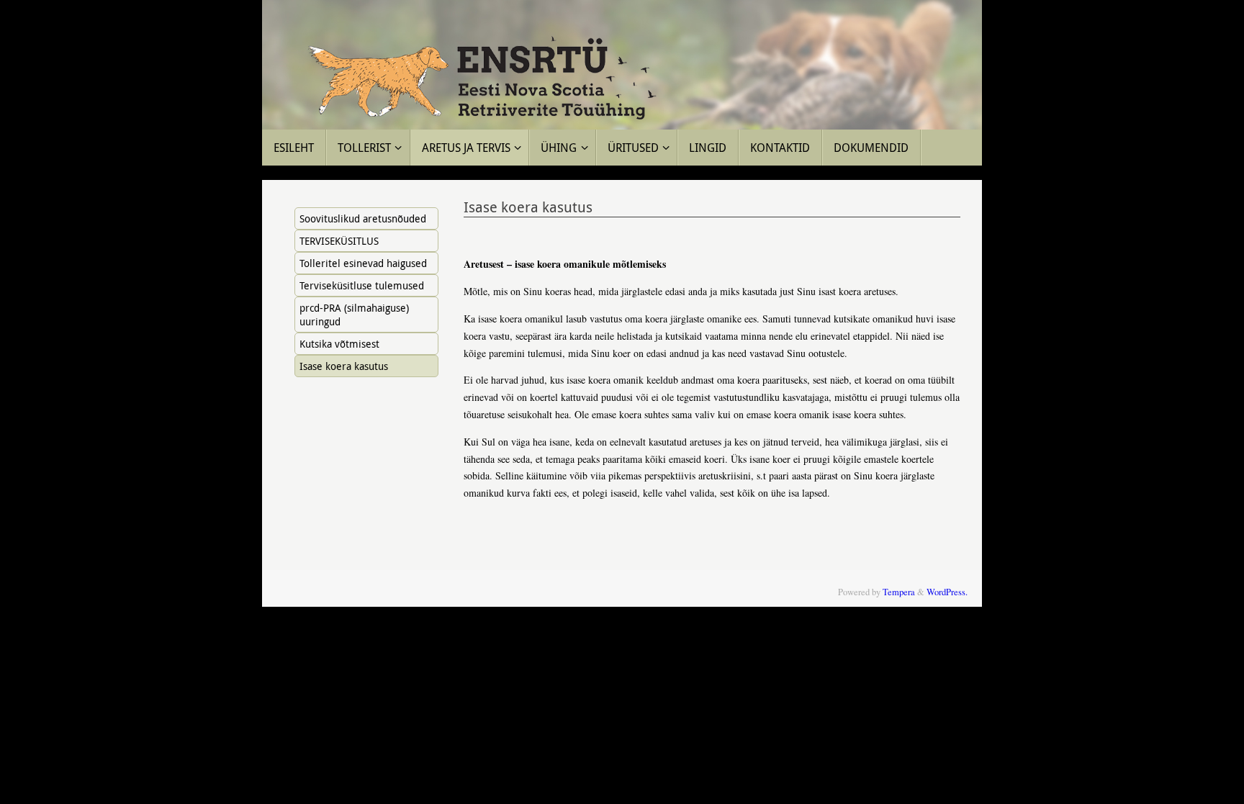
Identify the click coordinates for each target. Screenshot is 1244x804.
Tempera (899, 592)
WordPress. (947, 592)
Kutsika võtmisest (339, 344)
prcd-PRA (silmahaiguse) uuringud (354, 314)
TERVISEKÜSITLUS (339, 241)
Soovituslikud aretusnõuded (362, 218)
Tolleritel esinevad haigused (363, 263)
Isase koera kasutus (343, 366)
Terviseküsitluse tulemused (361, 285)
